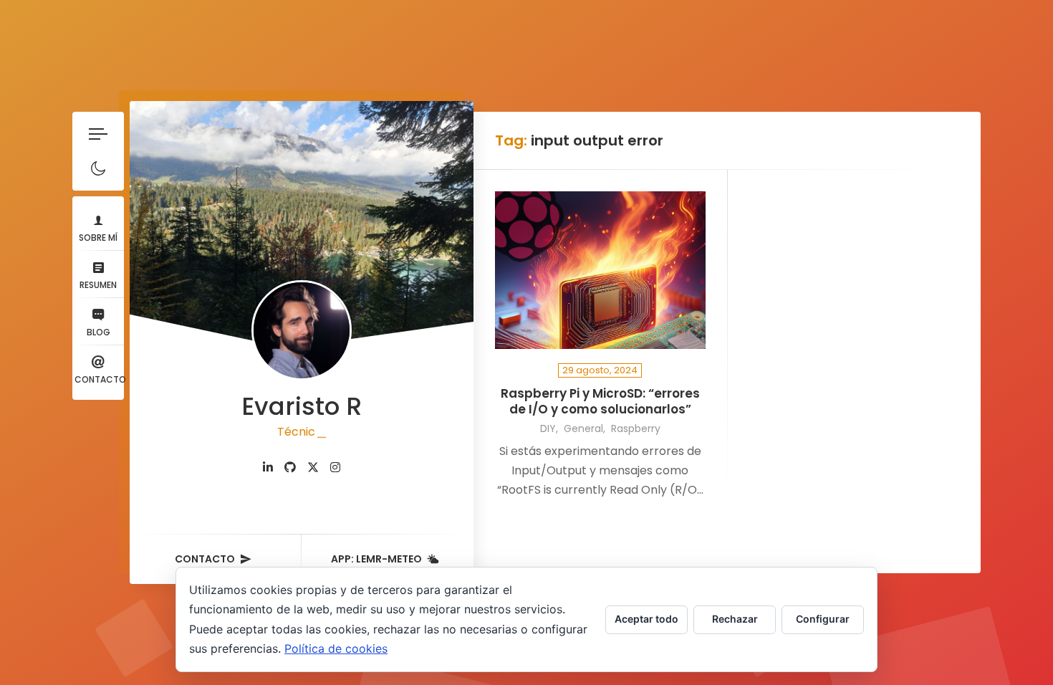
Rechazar (735, 619)
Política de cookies (336, 648)
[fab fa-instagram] (335, 467)
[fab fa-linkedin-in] (268, 467)
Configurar (823, 619)
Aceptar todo (646, 619)
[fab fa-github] (290, 467)
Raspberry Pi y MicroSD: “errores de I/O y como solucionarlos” (600, 401)
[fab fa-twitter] (313, 467)
